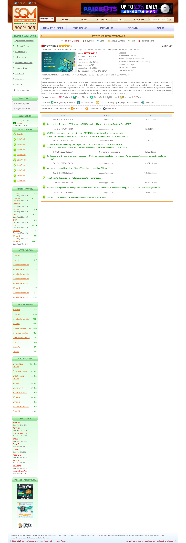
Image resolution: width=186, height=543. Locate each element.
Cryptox (20, 134)
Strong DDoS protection (64, 102)
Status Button (117, 40)
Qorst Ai (16, 198)
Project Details (71, 40)
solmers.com (21, 57)
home (65, 19)
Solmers (20, 123)
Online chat (150, 102)
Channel (22, 3)
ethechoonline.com (24, 62)
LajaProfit (21, 139)
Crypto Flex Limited (21, 337)
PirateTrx (16, 444)
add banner (154, 541)
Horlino (16, 225)
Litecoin (113, 97)
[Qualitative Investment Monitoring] (25, 18)
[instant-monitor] (25, 499)
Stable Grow (18, 388)
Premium (106, 28)
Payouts (89, 40)
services (102, 19)
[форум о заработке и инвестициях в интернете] (25, 530)
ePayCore (66, 97)
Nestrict (16, 422)
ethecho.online (22, 90)
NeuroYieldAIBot (20, 471)
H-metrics (78, 108)
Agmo (15, 439)
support (139, 19)
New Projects (53, 28)
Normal (133, 28)
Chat (34, 3)
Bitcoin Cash (99, 97)
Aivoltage (17, 466)
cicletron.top (21, 51)
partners (164, 541)
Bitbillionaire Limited (22, 328)
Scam (160, 28)
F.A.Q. (121, 19)
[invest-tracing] (25, 517)
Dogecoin (127, 97)
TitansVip (17, 449)
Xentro (16, 460)
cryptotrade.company (24, 40)
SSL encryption (87, 102)
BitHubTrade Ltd (20, 433)
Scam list (167, 45)
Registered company (130, 102)
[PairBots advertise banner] (127, 9)
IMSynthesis (51, 45)
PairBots (16, 241)
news (84, 19)
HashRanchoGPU (20, 392)
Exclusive (80, 28)
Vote (102, 40)
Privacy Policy (60, 541)
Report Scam (147, 40)
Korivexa (16, 428)
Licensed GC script (107, 102)
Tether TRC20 (82, 97)
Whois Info (111, 108)
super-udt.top (21, 68)
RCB (133, 40)
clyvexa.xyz (20, 79)
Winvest (16, 236)
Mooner (16, 323)
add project (143, 541)
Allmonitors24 (95, 108)
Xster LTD (17, 455)
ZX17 (15, 214)
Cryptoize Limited (20, 333)
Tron (139, 97)
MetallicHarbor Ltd (21, 264)
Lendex (16, 193)
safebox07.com (22, 46)
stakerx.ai (19, 73)
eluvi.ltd (18, 84)
